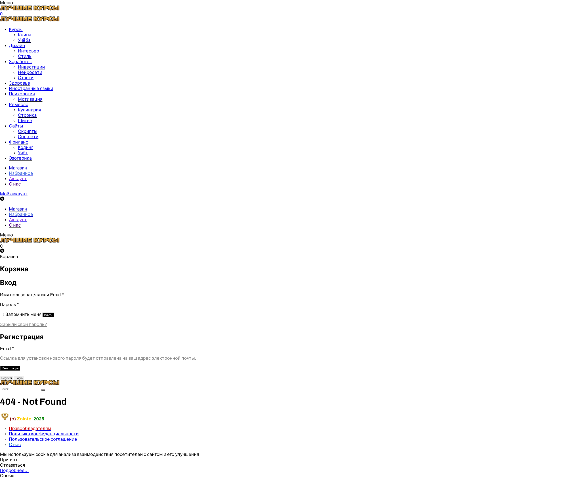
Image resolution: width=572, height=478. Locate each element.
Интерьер (28, 50)
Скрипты (27, 131)
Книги (24, 34)
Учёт (23, 152)
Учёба (24, 40)
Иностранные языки (31, 88)
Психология (22, 93)
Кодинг (25, 147)
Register (6, 378)
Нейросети (30, 72)
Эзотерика (20, 158)
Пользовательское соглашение (43, 439)
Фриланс (18, 142)
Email (7, 348)
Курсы (16, 29)
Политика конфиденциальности (44, 433)
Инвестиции (31, 67)
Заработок (20, 61)
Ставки (26, 77)
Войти (48, 315)
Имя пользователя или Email (32, 294)
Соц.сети (28, 136)
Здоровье (19, 83)
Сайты (16, 125)
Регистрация (10, 368)
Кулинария (29, 109)
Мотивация (30, 99)
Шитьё (25, 120)
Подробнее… (14, 470)
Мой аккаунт (13, 193)
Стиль (25, 56)
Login (19, 378)
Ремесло (18, 104)
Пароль (9, 304)
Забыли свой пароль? (23, 324)
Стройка (27, 115)
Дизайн (17, 45)
